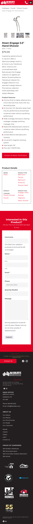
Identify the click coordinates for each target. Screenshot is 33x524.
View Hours (15, 354)
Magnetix (21, 198)
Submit (9, 337)
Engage (21, 192)
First (6, 261)
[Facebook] (23, 361)
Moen (5, 174)
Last (6, 268)
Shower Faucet (22, 8)
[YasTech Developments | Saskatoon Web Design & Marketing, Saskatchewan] (5, 522)
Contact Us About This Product (15, 155)
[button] (30, 2)
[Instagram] (27, 361)
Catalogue (5, 8)
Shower (25, 200)
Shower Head (23, 185)
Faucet (13, 8)
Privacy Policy (7, 518)
